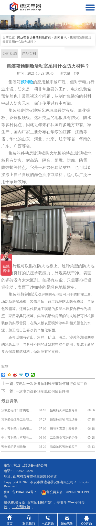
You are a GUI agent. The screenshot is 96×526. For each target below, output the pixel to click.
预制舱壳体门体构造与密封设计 (18, 410)
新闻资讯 (60, 37)
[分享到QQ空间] (9, 375)
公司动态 (10, 54)
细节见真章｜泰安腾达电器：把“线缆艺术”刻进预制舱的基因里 (66, 428)
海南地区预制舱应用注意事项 (66, 447)
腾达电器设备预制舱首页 (34, 37)
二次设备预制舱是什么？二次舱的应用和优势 (66, 437)
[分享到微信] (33, 375)
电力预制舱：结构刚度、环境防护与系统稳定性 (18, 428)
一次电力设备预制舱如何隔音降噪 (42, 391)
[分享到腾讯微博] (21, 375)
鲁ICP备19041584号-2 (20, 492)
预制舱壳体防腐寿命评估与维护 (66, 410)
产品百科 (29, 54)
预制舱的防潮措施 (13, 447)
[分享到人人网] (27, 375)
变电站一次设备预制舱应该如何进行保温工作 (51, 384)
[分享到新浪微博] (15, 375)
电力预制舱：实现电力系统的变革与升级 (18, 437)
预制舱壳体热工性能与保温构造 (18, 419)
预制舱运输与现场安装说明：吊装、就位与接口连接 (66, 419)
